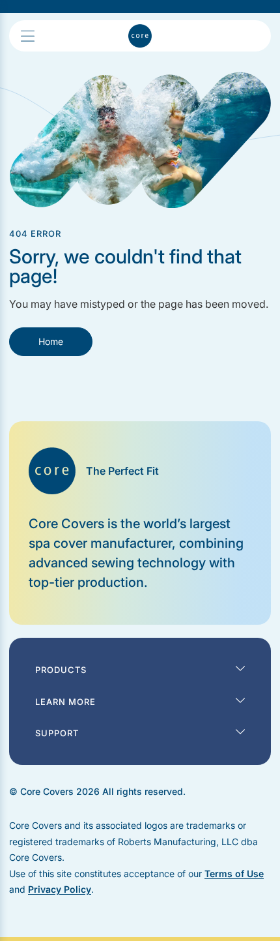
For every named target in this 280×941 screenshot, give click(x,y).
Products (61, 670)
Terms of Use (234, 873)
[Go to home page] (140, 36)
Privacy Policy (59, 889)
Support (57, 733)
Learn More (65, 701)
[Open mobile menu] (47, 36)
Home (50, 341)
